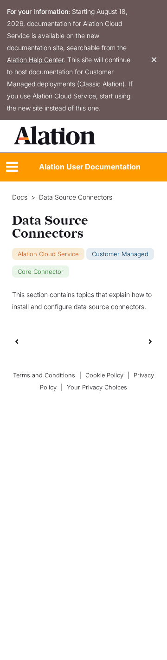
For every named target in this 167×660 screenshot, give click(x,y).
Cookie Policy (104, 375)
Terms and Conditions (44, 375)
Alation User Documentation (90, 166)
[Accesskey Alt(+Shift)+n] (150, 341)
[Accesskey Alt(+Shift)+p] (150, 341)
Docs (19, 197)
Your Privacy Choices (97, 387)
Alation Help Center (35, 60)
